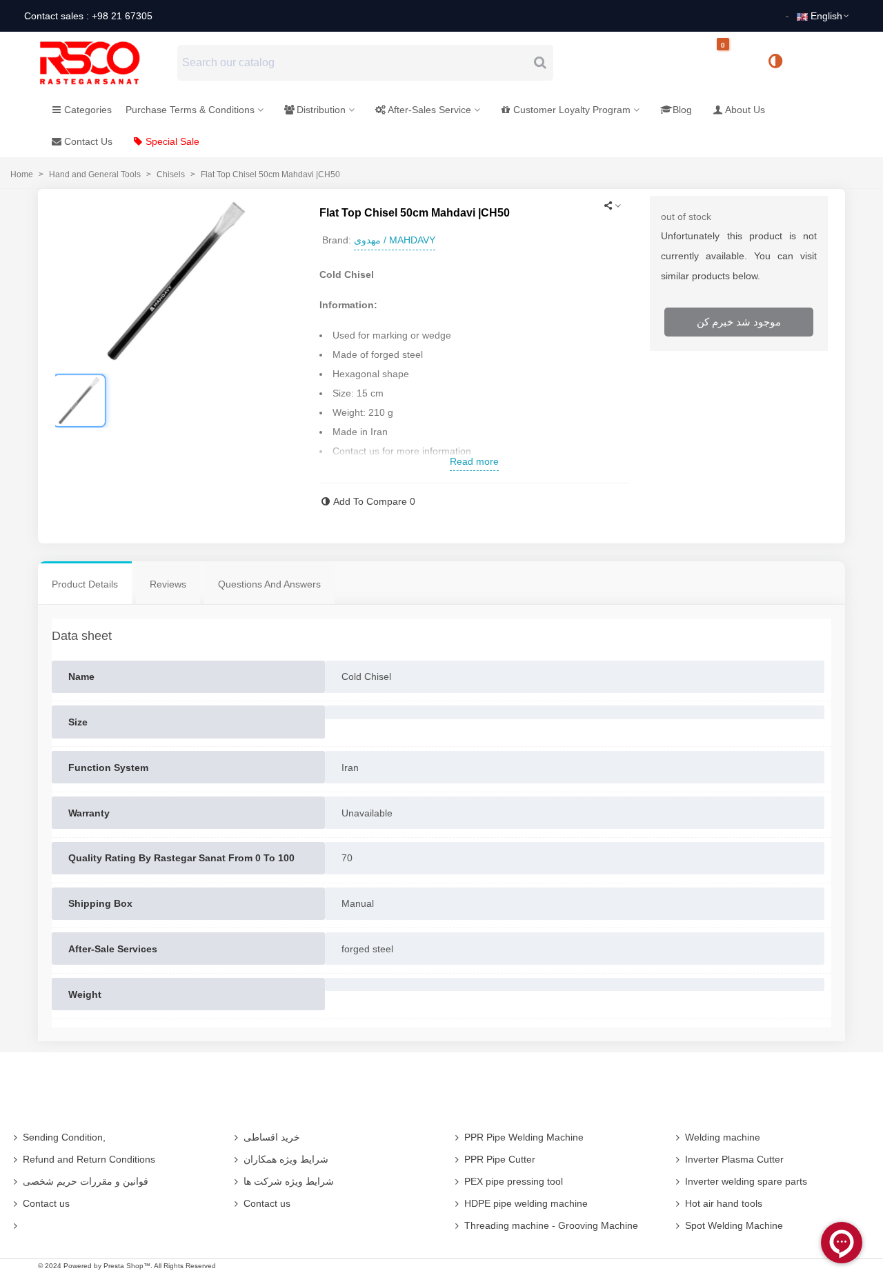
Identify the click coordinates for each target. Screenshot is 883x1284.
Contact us (46, 1203)
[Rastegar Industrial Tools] (105, 63)
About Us (745, 109)
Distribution (321, 109)
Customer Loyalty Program (572, 109)
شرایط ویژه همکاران (286, 1159)
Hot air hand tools (723, 1203)
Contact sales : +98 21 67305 (88, 15)
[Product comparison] (780, 62)
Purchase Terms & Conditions (190, 109)
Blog (682, 109)
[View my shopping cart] (734, 63)
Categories (88, 109)
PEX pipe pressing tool (513, 1181)
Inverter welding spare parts (746, 1181)
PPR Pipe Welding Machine (524, 1137)
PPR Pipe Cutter (499, 1159)
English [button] (826, 15)
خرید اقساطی (272, 1137)
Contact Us (88, 141)
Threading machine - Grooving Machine (551, 1225)
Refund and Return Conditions (89, 1159)
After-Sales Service (429, 109)
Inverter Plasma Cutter (734, 1159)
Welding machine (722, 1137)
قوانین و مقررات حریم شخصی (85, 1181)
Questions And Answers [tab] (269, 584)
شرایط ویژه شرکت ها (289, 1181)
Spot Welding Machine (734, 1225)
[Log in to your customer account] (821, 62)
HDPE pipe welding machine (526, 1203)
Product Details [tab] (85, 584)
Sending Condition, (64, 1137)
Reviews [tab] (168, 584)
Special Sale (172, 141)
